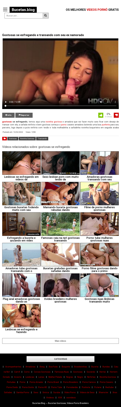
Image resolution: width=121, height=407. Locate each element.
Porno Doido (12, 387)
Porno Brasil (53, 382)
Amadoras (30, 367)
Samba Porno (22, 392)
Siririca (45, 392)
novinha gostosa (54, 122)
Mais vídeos (60, 341)
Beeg (42, 367)
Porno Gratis (28, 387)
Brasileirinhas (80, 367)
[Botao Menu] (5, 10)
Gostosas (13, 139)
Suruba (56, 392)
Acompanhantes (13, 367)
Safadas (8, 392)
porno (64, 124)
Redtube (110, 387)
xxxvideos (71, 397)
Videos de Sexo (87, 392)
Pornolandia (72, 387)
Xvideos (50, 397)
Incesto (17, 377)
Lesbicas (30, 377)
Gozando (91, 372)
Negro (80, 377)
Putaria (97, 387)
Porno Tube (56, 387)
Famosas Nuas (62, 372)
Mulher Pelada (55, 377)
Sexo (35, 392)
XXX (60, 397)
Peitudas (11, 382)
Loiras (41, 377)
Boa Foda (53, 367)
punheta (106, 124)
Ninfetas (91, 377)
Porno (22, 382)
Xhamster (103, 392)
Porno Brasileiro (70, 382)
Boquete (66, 367)
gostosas (7, 122)
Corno (27, 372)
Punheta (86, 387)
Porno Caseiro (106, 382)
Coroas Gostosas (42, 372)
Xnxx (115, 392)
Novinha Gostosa (27, 139)
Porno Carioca (89, 382)
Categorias (60, 359)
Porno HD (42, 387)
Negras (69, 377)
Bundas (106, 367)
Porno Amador (36, 382)
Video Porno (70, 392)
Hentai (102, 372)
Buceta (94, 367)
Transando (42, 139)
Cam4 (17, 372)
